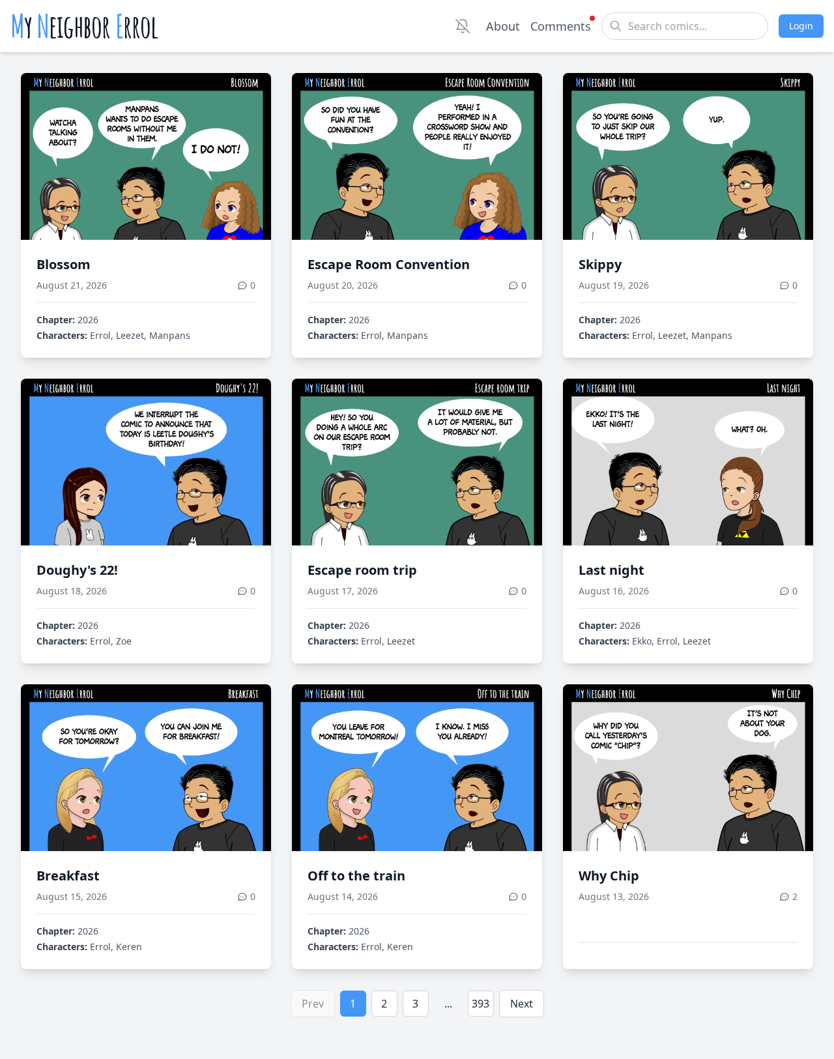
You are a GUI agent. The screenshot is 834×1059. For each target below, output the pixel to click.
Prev (313, 1003)
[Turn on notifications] (463, 26)
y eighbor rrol (84, 26)
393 (480, 1003)
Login (801, 26)
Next (521, 1003)
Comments (560, 26)
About (503, 26)
